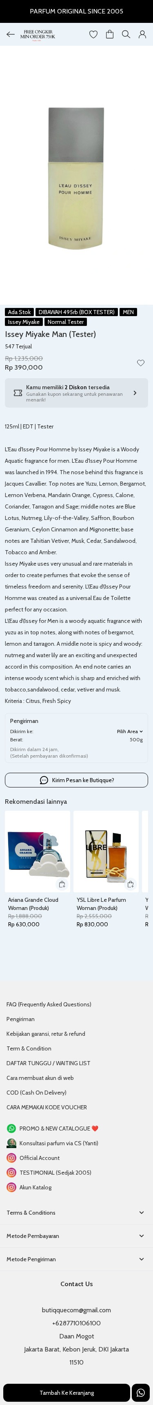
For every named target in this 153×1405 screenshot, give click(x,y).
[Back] (10, 34)
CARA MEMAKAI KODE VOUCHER (47, 1107)
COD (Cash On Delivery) (37, 1092)
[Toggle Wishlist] (140, 362)
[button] (93, 34)
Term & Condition (29, 1048)
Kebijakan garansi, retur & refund (46, 1033)
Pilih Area (127, 731)
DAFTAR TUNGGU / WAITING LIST (49, 1063)
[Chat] (141, 1393)
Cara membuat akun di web (40, 1078)
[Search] (126, 34)
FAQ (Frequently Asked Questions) (49, 1004)
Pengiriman (21, 1019)
